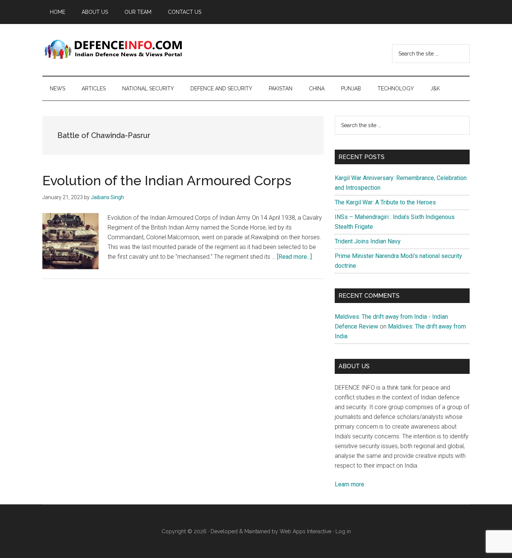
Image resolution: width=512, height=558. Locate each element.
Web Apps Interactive (305, 531)
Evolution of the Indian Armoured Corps (166, 180)
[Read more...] (294, 256)
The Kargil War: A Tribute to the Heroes (385, 202)
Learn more (349, 484)
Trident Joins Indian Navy (368, 241)
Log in (343, 531)
